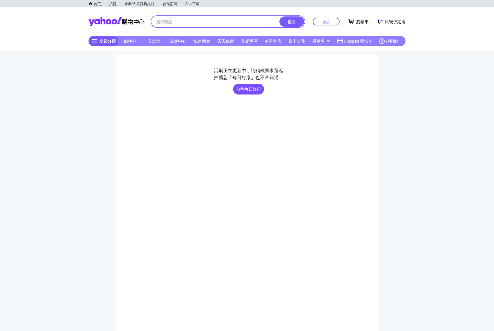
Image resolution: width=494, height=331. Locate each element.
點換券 (130, 41)
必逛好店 (273, 41)
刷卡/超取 (297, 41)
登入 (326, 21)
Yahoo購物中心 (117, 21)
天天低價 (225, 41)
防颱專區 (249, 41)
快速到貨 (201, 41)
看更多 (318, 41)
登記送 (154, 41)
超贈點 (392, 41)
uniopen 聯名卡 (358, 41)
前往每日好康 (248, 89)
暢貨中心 (178, 41)
